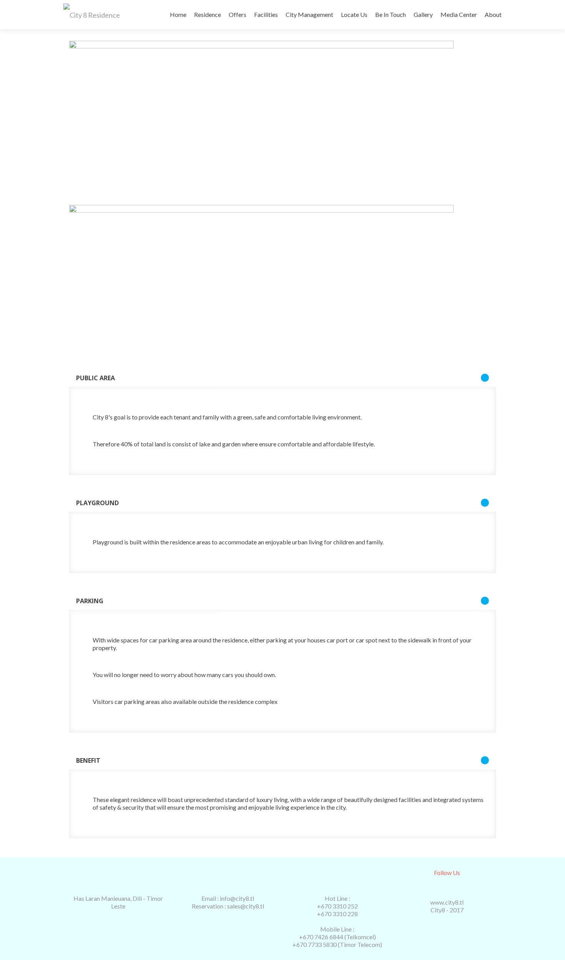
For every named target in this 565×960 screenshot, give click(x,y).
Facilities (266, 14)
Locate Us (354, 14)
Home (178, 14)
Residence (207, 14)
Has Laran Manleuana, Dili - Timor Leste (118, 902)
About (493, 14)
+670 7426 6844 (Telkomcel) (337, 936)
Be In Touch (390, 14)
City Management (309, 14)
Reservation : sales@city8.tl (228, 906)
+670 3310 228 (337, 913)
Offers (237, 14)
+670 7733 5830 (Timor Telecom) (337, 944)
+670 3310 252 (337, 906)
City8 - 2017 (447, 909)
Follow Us (447, 872)
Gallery (423, 14)
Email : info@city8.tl (227, 898)
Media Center (458, 14)
